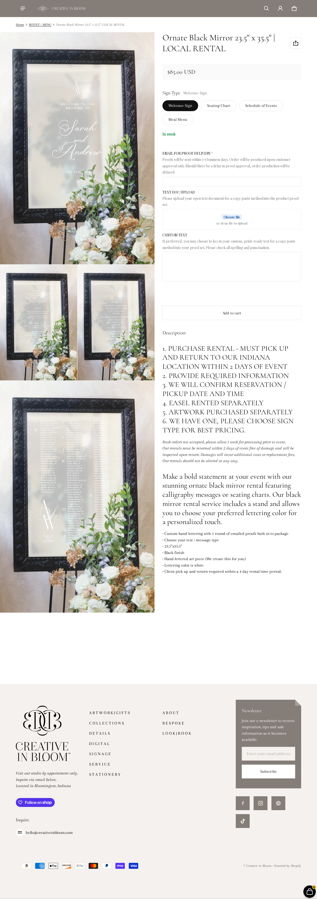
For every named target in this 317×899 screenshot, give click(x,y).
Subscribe (268, 771)
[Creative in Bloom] (61, 8)
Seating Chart (218, 105)
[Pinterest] (278, 803)
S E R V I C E (99, 764)
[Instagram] (260, 803)
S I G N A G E (100, 753)
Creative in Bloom (258, 866)
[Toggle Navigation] (23, 8)
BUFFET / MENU (40, 24)
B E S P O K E (173, 723)
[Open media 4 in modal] (77, 497)
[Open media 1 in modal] (77, 148)
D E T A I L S (99, 733)
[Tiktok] (243, 821)
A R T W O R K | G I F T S (109, 712)
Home (20, 24)
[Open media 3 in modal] (116, 322)
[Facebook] (243, 803)
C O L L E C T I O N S (106, 723)
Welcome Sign (180, 105)
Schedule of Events (261, 105)
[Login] (280, 8)
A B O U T (170, 712)
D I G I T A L (99, 743)
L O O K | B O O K (176, 733)
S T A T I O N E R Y (104, 774)
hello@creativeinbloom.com (49, 832)
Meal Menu (177, 119)
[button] (266, 8)
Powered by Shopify (287, 866)
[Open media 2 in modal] (38, 322)
